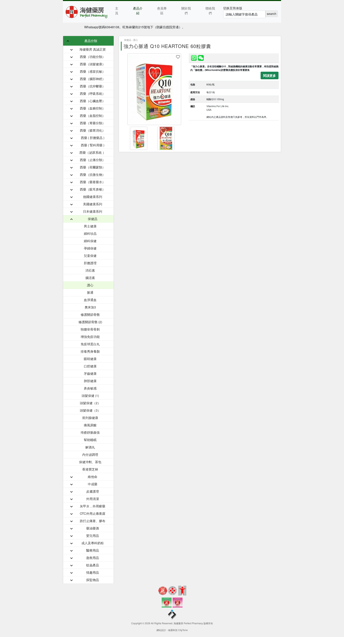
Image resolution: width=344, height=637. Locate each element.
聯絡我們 (210, 10)
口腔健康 (90, 366)
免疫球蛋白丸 (90, 344)
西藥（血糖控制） (92, 108)
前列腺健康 (90, 417)
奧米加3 (90, 307)
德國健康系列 (92, 196)
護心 (90, 285)
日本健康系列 (92, 211)
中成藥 (92, 484)
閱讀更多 (269, 75)
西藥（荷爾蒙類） (92, 167)
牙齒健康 (90, 373)
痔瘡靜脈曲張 (90, 432)
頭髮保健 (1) (90, 395)
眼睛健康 (90, 358)
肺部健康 (90, 381)
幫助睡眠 (90, 439)
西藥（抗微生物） (92, 174)
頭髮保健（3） (90, 410)
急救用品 (92, 557)
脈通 (90, 292)
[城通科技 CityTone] (172, 615)
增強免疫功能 (90, 336)
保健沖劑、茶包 (90, 462)
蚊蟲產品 (92, 565)
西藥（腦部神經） (92, 78)
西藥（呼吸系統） (92, 93)
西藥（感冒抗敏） (92, 71)
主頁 (116, 10)
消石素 (90, 270)
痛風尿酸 (90, 425)
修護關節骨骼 (90, 314)
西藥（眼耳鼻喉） (92, 189)
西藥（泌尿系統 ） (92, 152)
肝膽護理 (90, 263)
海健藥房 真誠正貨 (92, 49)
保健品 (92, 218)
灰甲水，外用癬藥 (92, 506)
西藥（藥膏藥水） (92, 182)
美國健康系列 (92, 204)
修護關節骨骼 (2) (90, 322)
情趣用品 (92, 572)
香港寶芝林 (90, 469)
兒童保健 (90, 255)
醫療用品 (92, 550)
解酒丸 (90, 447)
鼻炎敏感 (90, 388)
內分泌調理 (90, 454)
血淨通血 (90, 299)
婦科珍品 (90, 233)
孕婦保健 (90, 248)
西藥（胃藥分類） (92, 123)
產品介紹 (138, 10)
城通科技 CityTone (178, 630)
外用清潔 (92, 498)
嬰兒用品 (92, 535)
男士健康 (90, 226)
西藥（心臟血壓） (92, 101)
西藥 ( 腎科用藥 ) (92, 145)
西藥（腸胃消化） (92, 130)
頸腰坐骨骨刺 (90, 329)
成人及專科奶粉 (92, 543)
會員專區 (162, 10)
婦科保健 (90, 241)
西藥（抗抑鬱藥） (92, 86)
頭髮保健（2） (90, 403)
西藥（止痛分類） (92, 160)
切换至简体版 (232, 8)
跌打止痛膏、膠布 (92, 521)
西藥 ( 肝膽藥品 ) (92, 137)
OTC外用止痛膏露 (92, 513)
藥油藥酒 (92, 528)
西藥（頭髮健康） (92, 64)
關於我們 (186, 10)
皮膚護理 (92, 491)
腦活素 (90, 277)
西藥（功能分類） (92, 56)
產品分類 (90, 40)
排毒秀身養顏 (90, 351)
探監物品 (92, 579)
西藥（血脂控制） (92, 115)
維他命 (92, 476)
